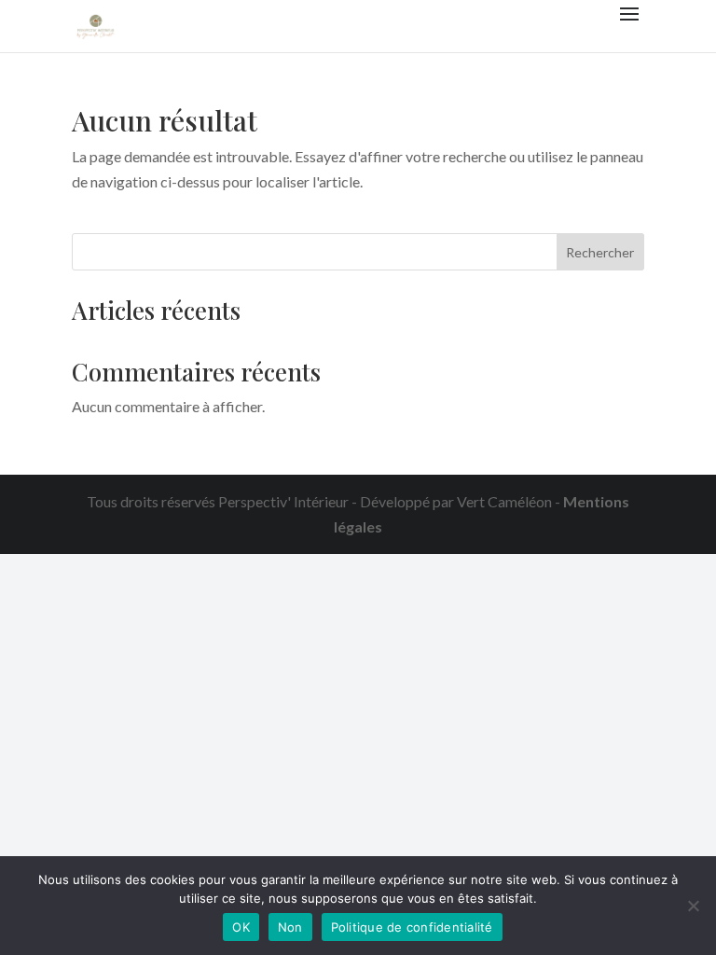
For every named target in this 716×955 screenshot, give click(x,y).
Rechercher (600, 252)
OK (241, 927)
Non (290, 927)
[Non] (692, 905)
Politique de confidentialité (412, 927)
